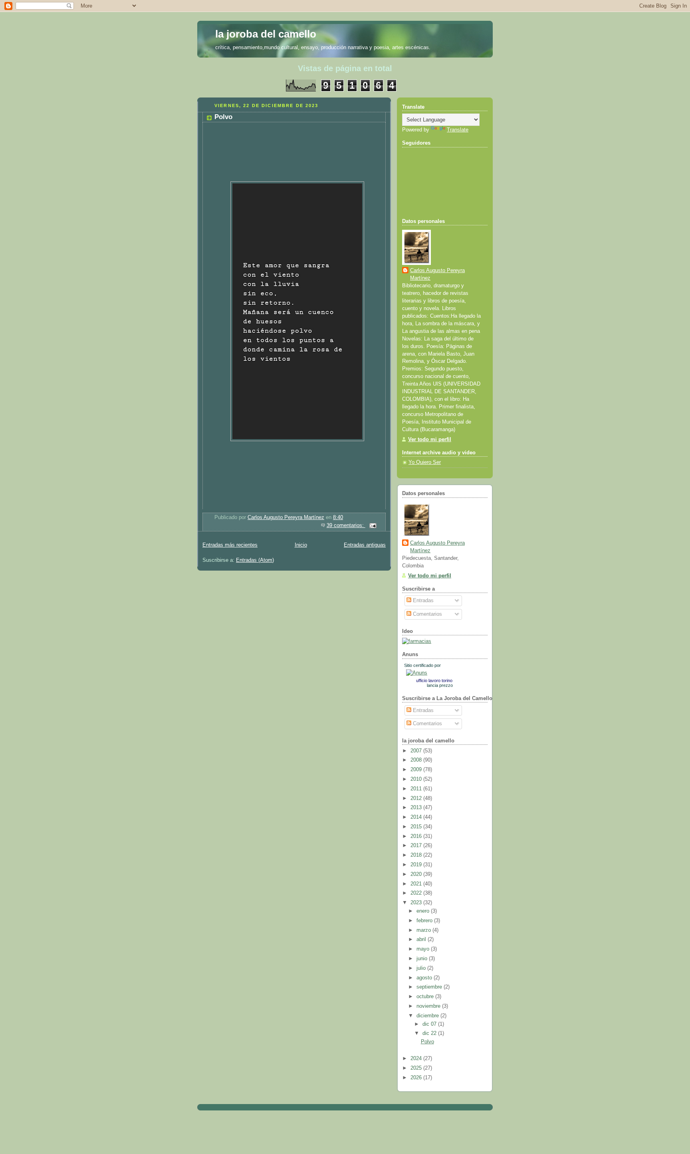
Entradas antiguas (365, 545)
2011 (416, 789)
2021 (416, 884)
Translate (457, 130)
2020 (416, 874)
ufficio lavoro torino (434, 680)
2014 (416, 817)
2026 (416, 1077)
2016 (416, 836)
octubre (425, 996)
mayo (423, 949)
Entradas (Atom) (255, 560)
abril (422, 939)
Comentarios (426, 614)
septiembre (430, 987)
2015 (416, 827)
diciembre (428, 1016)
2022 (416, 893)
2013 (416, 807)
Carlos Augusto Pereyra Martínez (437, 274)
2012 (416, 798)
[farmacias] (416, 641)
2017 (416, 845)
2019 (416, 864)
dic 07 (430, 1024)
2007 (416, 751)
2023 (416, 902)
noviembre (429, 1006)
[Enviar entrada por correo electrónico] (372, 525)
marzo (424, 930)
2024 (416, 1058)
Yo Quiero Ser (424, 462)
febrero (425, 920)
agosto (425, 978)
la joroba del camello (265, 34)
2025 (416, 1068)
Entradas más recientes (230, 545)
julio (421, 968)
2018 (416, 855)
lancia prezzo (440, 685)
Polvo (223, 117)
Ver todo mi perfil (429, 439)
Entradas (422, 600)
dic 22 (430, 1033)
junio (422, 958)
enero (423, 911)
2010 (416, 779)
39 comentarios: (346, 525)
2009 (416, 769)
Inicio (301, 545)
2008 (416, 760)
